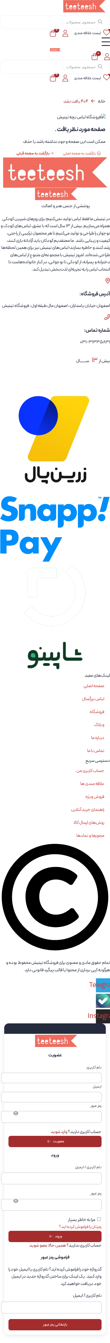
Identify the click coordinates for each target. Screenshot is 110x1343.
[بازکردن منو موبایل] (106, 41)
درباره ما (97, 737)
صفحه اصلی (93, 686)
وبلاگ (99, 725)
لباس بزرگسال (93, 699)
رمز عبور (96, 1106)
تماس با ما (95, 750)
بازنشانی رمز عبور (55, 1324)
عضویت (58, 1141)
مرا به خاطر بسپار (81, 1219)
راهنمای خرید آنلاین (87, 809)
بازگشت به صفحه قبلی (33, 153)
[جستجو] (100, 22)
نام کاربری (94, 1067)
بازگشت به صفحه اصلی (79, 153)
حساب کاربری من (90, 770)
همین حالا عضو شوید (47, 1245)
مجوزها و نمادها (90, 835)
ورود (58, 1236)
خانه (101, 101)
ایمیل (97, 1087)
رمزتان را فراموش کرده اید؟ (80, 1226)
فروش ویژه (94, 796)
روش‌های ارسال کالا (89, 822)
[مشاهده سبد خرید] (53, 33)
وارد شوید (59, 1132)
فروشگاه (97, 712)
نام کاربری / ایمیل (88, 1167)
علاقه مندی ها (92, 783)
